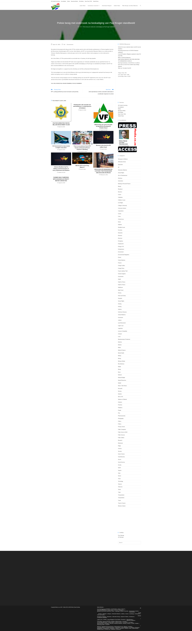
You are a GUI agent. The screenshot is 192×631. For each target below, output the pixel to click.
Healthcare (120, 287)
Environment (121, 251)
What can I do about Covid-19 (124, 68)
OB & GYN (120, 396)
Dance (119, 221)
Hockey (119, 292)
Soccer (119, 459)
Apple (103, 624)
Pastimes (120, 404)
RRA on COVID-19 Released (124, 57)
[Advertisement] (129, 89)
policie (74, 83)
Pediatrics (120, 407)
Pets (119, 413)
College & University (122, 205)
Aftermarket (104, 610)
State (119, 473)
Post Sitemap (121, 535)
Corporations (121, 210)
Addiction (104, 613)
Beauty (119, 186)
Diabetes (120, 224)
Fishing (126, 628)
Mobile (119, 366)
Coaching (130, 626)
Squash (119, 470)
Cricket (119, 213)
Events (119, 257)
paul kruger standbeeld (66, 83)
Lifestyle (120, 333)
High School (120, 290)
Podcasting (99, 621)
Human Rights (121, 301)
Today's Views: (121, 72)
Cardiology (131, 613)
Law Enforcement (122, 322)
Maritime (120, 342)
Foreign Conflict (121, 265)
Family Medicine (121, 260)
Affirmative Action (122, 161)
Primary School (121, 426)
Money (119, 369)
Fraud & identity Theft (123, 271)
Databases (113, 629)
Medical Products (122, 350)
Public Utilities (121, 437)
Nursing (119, 391)
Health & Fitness (121, 282)
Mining (119, 358)
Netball (119, 383)
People (119, 410)
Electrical (120, 238)
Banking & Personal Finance (124, 183)
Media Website (100, 607)
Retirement (120, 443)
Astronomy (108, 621)
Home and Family (122, 295)
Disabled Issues (121, 227)
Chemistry (124, 621)
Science (120, 448)
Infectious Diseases (122, 312)
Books (113, 611)
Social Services (121, 462)
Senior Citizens (121, 454)
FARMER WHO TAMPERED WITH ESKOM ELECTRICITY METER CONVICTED (61, 179)
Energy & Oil (121, 246)
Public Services (121, 435)
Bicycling (111, 623)
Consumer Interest (122, 208)
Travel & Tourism (121, 503)
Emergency (120, 241)
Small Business (121, 456)
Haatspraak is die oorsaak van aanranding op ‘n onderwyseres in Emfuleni (82, 106)
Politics (119, 421)
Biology (113, 621)
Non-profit (120, 388)
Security (120, 451)
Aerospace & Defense (123, 159)
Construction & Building (102, 617)
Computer (107, 624)
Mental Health (121, 353)
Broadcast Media (74, 1)
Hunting (119, 303)
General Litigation (122, 273)
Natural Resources (122, 380)
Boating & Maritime (118, 623)
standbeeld (79, 83)
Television (120, 486)
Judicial (119, 320)
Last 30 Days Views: (122, 76)
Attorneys (120, 178)
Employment (121, 243)
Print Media (81, 1)
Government (70, 44)
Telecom (120, 484)
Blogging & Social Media (115, 619)
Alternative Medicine (122, 170)
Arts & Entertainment (122, 175)
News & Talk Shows (122, 385)
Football (136, 623)
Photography (121, 418)
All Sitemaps (121, 537)
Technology (120, 481)
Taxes (119, 478)
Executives (112, 628)
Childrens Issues (121, 200)
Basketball (107, 623)
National (120, 374)
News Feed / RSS (88, 1)
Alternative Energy (116, 616)
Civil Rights (120, 202)
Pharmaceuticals (121, 415)
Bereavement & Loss (119, 626)
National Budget (121, 377)
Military (119, 355)
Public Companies (122, 429)
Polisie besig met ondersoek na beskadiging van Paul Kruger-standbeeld (98, 26)
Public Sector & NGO (122, 432)
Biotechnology (118, 621)
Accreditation (63, 1)
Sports (119, 467)
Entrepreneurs (121, 249)
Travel (119, 500)
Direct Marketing (124, 627)
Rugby (119, 445)
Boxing (128, 623)
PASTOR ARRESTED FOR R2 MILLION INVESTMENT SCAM (61, 123)
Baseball (102, 623)
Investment (120, 317)
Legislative (120, 328)
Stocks (119, 475)
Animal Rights (121, 172)
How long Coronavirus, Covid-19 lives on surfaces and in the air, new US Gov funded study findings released (129, 64)
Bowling (124, 623)
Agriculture (120, 164)
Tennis (119, 489)
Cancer (119, 194)
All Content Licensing (55, 1)
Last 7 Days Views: (122, 74)
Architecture (131, 616)
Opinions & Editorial (122, 399)
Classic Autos (110, 610)
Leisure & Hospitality (122, 331)
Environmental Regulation (123, 254)
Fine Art (123, 609)
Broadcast (120, 189)
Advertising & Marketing (106, 611)
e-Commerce (131, 627)
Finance (120, 262)
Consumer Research (110, 627)
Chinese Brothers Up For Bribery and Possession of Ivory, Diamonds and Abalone (61, 168)
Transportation (121, 495)
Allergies (109, 613)
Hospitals (120, 298)
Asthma (122, 613)
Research (120, 440)
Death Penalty (135, 628)
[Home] (78, 26)
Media (68, 1)
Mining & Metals (121, 361)
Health (119, 279)
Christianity (125, 622)
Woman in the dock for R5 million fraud (103, 146)
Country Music (114, 609)
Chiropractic (137, 613)
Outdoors (120, 402)
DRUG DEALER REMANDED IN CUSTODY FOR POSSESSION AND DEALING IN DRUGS (103, 171)
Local (119, 336)
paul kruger (57, 83)
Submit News (95, 1)
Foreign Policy (121, 268)
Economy (120, 230)
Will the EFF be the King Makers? (82, 166)
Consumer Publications (119, 610)
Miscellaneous (121, 363)
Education (120, 232)
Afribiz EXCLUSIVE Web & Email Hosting (71, 607)
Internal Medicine (121, 314)
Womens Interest (121, 505)
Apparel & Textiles (124, 616)
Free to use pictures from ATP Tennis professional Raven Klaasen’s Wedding (82, 147)
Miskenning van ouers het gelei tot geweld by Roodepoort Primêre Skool (103, 126)
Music (119, 372)
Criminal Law (121, 219)
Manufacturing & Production (124, 339)
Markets (120, 344)
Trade (119, 492)
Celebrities (120, 197)
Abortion (100, 613)
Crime (119, 216)
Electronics (118, 629)
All (64, 44)
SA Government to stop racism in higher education (61, 146)
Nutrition (120, 394)
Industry (120, 309)
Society (119, 465)
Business (120, 191)
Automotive (120, 180)
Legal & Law (120, 325)
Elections (120, 235)
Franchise (122, 628)
